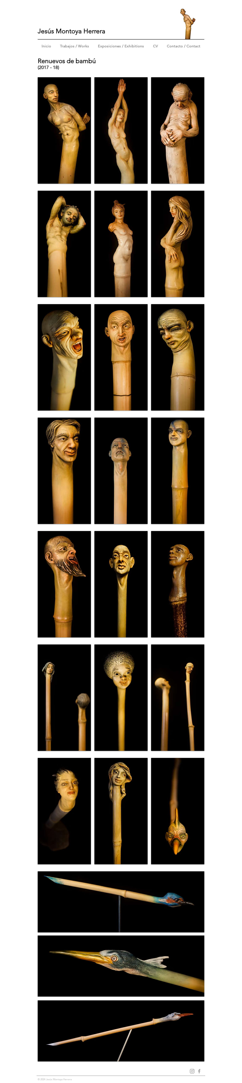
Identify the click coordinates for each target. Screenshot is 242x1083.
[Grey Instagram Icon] (192, 1071)
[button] (64, 130)
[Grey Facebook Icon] (199, 1071)
